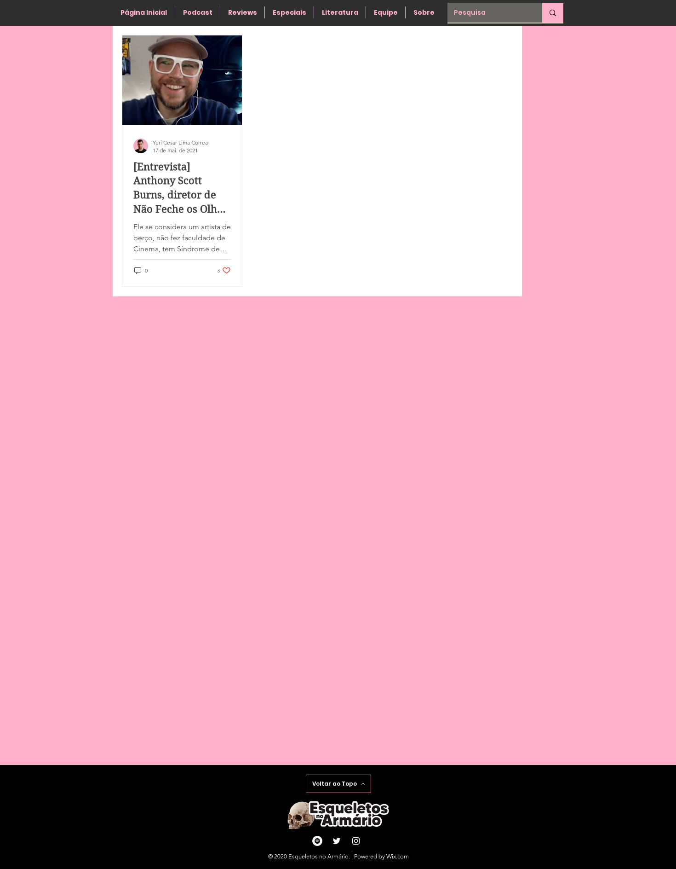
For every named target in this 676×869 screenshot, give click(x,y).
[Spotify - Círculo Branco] (317, 841)
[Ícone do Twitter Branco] (337, 841)
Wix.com (397, 856)
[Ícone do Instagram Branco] (356, 841)
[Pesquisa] (552, 13)
